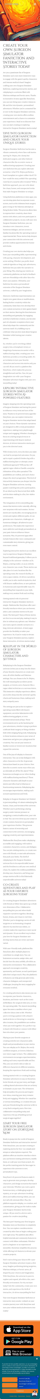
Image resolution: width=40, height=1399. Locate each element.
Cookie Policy (13, 1396)
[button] (37, 1359)
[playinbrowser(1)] (18, 1349)
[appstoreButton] (18, 1325)
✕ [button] (37, 1376)
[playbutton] (18, 1337)
